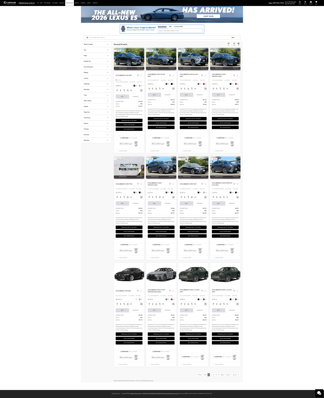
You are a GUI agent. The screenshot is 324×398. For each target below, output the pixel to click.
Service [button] (77, 3)
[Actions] (141, 75)
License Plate (178, 26)
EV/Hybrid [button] (55, 3)
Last (227, 375)
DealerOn (132, 393)
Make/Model (162, 26)
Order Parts (69, 3)
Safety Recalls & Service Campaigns (171, 393)
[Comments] (141, 90)
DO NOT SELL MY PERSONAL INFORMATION (152, 393)
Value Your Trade (129, 124)
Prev (205, 375)
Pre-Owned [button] (47, 3)
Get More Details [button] (129, 129)
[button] (142, 59)
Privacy (140, 393)
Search (233, 37)
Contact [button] (95, 3)
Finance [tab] (136, 96)
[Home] (38, 3)
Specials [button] (61, 3)
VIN (170, 26)
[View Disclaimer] (131, 90)
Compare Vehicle (122, 150)
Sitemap (136, 393)
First (200, 375)
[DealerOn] (116, 393)
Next (222, 375)
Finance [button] (83, 3)
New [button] (41, 3)
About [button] (89, 3)
